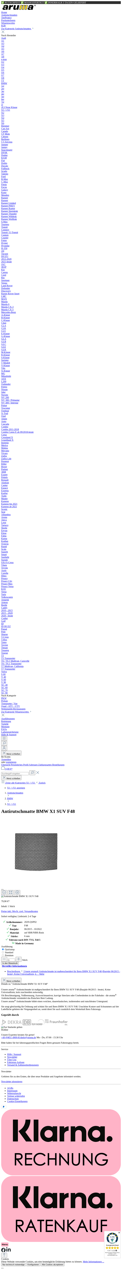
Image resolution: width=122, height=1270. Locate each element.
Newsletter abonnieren (11, 1081)
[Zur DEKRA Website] (11, 1024)
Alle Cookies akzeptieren (52, 1264)
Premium (9, 955)
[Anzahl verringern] (4, 959)
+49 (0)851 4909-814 (11, 1037)
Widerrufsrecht (14, 1093)
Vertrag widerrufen (16, 1096)
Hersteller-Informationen (14, 966)
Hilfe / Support (14, 1054)
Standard (9, 952)
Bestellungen (58, 765)
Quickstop (10, 949)
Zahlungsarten (45, 765)
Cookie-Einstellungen (17, 1101)
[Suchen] (4, 743)
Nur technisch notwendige (13, 1264)
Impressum (12, 1090)
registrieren (11, 762)
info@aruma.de (28, 1037)
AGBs (10, 1088)
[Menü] (4, 738)
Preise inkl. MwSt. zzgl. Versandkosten (19, 911)
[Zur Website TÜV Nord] (38, 1024)
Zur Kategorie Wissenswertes (15, 712)
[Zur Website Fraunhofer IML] (56, 1024)
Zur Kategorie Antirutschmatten (16, 28)
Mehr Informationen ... (93, 1261)
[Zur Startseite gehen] (19, 9)
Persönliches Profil (20, 765)
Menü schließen (13, 754)
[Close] (2, 889)
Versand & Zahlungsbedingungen (23, 1065)
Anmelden (6, 759)
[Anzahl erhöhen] (19, 959)
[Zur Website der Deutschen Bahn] (27, 1024)
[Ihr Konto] (4, 748)
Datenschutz (13, 1098)
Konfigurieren (33, 1264)
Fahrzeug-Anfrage (15, 1062)
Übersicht (6, 765)
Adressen (33, 765)
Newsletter (12, 1057)
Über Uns (11, 1059)
